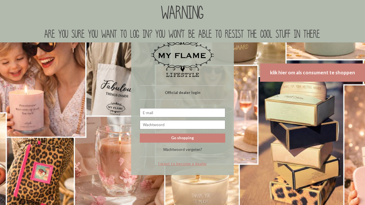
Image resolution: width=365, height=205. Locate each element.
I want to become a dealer (182, 163)
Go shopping (182, 138)
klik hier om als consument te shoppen (312, 72)
